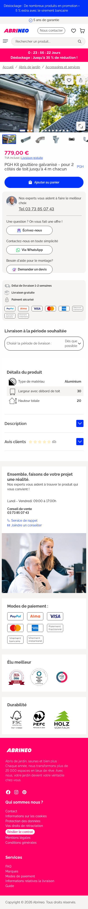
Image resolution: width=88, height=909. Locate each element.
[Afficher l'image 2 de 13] (28, 130)
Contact (11, 811)
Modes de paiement (20, 876)
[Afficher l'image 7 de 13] (46, 130)
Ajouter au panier (46, 182)
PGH (80, 166)
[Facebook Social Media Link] (8, 792)
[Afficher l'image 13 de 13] (67, 130)
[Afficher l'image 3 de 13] (31, 130)
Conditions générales (21, 842)
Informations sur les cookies (26, 816)
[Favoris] (73, 31)
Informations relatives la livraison (29, 881)
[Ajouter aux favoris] (69, 80)
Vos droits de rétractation (24, 826)
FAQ (8, 866)
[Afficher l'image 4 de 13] (35, 130)
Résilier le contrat (20, 832)
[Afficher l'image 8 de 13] (49, 130)
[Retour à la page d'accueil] (16, 31)
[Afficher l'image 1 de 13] (22, 130)
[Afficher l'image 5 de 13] (38, 130)
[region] (44, 8)
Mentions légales (17, 837)
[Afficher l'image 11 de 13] (60, 130)
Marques (11, 871)
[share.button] (81, 80)
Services (13, 857)
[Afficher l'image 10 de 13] (57, 130)
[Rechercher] (80, 41)
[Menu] (5, 41)
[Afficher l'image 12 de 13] (64, 130)
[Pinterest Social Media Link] (24, 792)
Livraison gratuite (32, 157)
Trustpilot (57, 17)
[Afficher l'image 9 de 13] (53, 130)
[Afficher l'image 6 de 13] (42, 130)
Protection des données (22, 821)
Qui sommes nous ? (24, 802)
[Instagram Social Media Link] (16, 792)
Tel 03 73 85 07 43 (36, 209)
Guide (9, 886)
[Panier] (82, 31)
